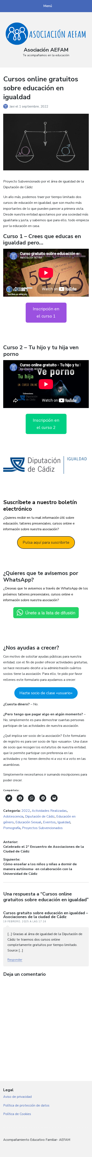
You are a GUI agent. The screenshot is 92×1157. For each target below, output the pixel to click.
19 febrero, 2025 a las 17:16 (24, 921)
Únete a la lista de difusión (50, 612)
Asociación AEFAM (46, 49)
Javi (12, 106)
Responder (14, 960)
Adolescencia (13, 816)
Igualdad (63, 822)
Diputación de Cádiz (40, 816)
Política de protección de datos (26, 1105)
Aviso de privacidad (17, 1097)
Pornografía (11, 828)
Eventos (49, 822)
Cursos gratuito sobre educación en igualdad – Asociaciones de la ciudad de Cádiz (45, 914)
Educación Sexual (28, 822)
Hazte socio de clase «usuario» (46, 693)
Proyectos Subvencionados (42, 828)
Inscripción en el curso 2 (46, 423)
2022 (25, 810)
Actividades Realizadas (49, 810)
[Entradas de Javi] (6, 106)
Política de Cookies (17, 1114)
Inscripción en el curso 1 (46, 312)
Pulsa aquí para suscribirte (46, 542)
